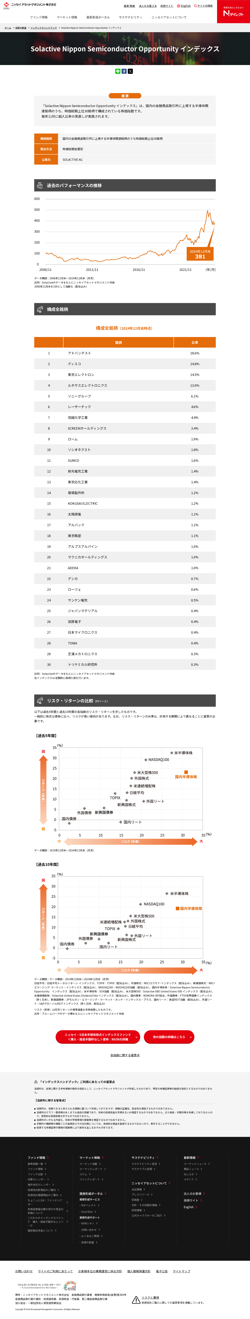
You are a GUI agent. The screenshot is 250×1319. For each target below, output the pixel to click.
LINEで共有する (117, 71)
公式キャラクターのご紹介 (147, 1215)
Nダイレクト (88, 1205)
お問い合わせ (89, 1230)
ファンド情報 (36, 1157)
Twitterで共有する (130, 71)
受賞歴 (135, 1200)
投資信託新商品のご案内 (42, 1190)
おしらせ (189, 1174)
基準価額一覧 (35, 1164)
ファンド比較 (35, 1174)
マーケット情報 (89, 1157)
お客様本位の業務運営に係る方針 (100, 1271)
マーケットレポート (90, 1169)
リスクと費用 (150, 1297)
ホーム (8, 27)
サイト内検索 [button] (205, 5)
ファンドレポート (89, 1179)
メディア (189, 1179)
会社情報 (137, 1189)
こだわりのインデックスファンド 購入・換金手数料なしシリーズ (46, 1221)
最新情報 (129, 6)
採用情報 (137, 1210)
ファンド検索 (35, 1169)
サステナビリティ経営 (144, 1164)
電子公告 (162, 1271)
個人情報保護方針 (139, 1271)
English (186, 5)
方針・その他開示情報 (144, 1205)
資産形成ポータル (91, 1193)
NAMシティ (87, 1223)
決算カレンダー (37, 1179)
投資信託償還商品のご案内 (43, 1195)
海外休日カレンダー (39, 1184)
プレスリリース (140, 1194)
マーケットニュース (195, 1164)
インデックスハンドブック (44, 27)
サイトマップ (181, 1271)
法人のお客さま (148, 6)
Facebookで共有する (124, 71)
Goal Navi (87, 1211)
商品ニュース (191, 1169)
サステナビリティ (143, 1157)
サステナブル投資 (142, 1169)
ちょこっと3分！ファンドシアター (45, 1202)
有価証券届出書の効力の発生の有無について (46, 1211)
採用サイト (167, 6)
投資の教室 (20, 27)
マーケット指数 (88, 1164)
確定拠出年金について (40, 1230)
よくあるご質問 (90, 1236)
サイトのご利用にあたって (55, 1271)
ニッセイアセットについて (149, 1183)
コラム (83, 1174)
